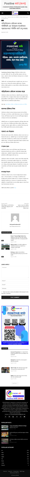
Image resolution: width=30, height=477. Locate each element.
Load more (14, 383)
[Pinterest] (13, 35)
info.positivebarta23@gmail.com (17, 414)
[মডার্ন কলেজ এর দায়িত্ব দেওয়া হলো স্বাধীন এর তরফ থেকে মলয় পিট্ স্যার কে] (4, 441)
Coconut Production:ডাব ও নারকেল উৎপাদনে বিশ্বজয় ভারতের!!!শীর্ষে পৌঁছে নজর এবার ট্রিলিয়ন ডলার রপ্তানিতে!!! (19, 353)
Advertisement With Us (14, 472)
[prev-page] (2, 260)
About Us (5, 471)
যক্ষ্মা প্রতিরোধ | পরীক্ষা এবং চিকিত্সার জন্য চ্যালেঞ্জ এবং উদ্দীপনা (16, 104)
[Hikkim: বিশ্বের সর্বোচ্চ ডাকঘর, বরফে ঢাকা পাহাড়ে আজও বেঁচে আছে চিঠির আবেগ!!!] (5, 378)
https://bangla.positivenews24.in (15, 226)
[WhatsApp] (13, 16)
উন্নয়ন (5, 17)
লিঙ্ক (15, 187)
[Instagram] (4, 16)
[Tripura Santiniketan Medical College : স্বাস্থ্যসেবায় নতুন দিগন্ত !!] (4, 427)
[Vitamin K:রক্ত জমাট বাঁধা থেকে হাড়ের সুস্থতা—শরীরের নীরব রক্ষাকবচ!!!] (5, 362)
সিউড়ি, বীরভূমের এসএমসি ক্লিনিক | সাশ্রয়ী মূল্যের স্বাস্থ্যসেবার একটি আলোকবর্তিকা (7, 207)
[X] (10, 16)
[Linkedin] (7, 16)
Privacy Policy (16, 471)
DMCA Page (22, 471)
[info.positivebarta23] (15, 217)
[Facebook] (1, 16)
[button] (2, 13)
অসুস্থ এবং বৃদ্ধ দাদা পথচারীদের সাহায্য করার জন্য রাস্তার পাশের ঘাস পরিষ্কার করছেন (22, 207)
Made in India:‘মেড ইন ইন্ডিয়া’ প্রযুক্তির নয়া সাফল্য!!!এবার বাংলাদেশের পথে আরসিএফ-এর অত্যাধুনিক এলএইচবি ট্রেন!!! (18, 246)
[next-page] (4, 260)
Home (2, 17)
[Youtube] (15, 16)
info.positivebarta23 (15, 224)
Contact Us (10, 471)
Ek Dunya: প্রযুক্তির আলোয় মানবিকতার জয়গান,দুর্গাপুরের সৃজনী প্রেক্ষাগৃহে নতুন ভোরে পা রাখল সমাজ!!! (19, 253)
